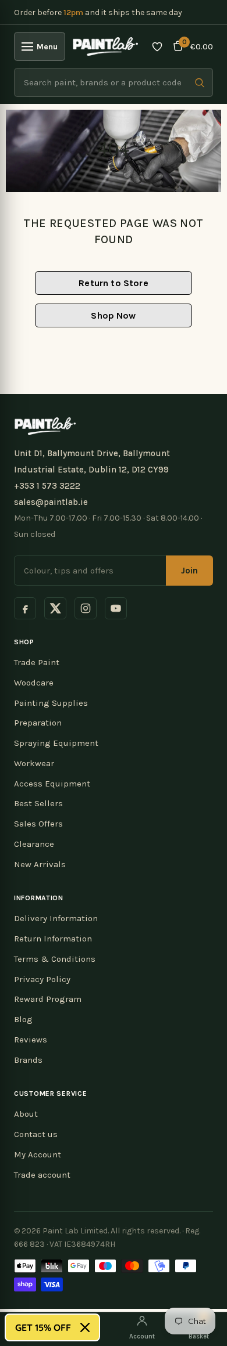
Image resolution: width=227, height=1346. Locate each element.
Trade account (42, 1175)
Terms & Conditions (54, 959)
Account (142, 1336)
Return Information (53, 938)
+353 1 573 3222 (47, 486)
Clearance (34, 844)
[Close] (85, 1327)
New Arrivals (40, 864)
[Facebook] (25, 608)
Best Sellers (38, 803)
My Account (37, 1154)
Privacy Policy (42, 979)
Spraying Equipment (56, 743)
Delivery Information (56, 918)
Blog (23, 1019)
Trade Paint (36, 662)
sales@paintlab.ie (51, 502)
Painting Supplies (51, 703)
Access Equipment (52, 783)
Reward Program (47, 999)
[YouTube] (116, 608)
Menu (47, 47)
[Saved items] (157, 46)
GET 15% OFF (43, 1327)
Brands (28, 1060)
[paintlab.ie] (105, 46)
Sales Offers (38, 823)
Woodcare (34, 682)
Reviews (30, 1039)
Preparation (38, 722)
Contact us (36, 1134)
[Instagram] (86, 608)
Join (189, 570)
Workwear (34, 763)
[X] (55, 608)
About (26, 1114)
